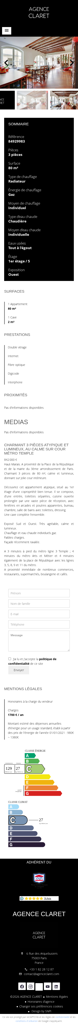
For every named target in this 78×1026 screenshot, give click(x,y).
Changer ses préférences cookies (41, 1006)
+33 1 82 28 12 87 (42, 969)
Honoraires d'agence (41, 1002)
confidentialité (62, 1017)
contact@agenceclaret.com (41, 974)
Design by (41, 1011)
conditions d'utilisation (27, 1020)
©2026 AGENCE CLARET (26, 997)
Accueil (39, 12)
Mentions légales (57, 997)
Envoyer (19, 670)
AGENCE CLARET (39, 913)
